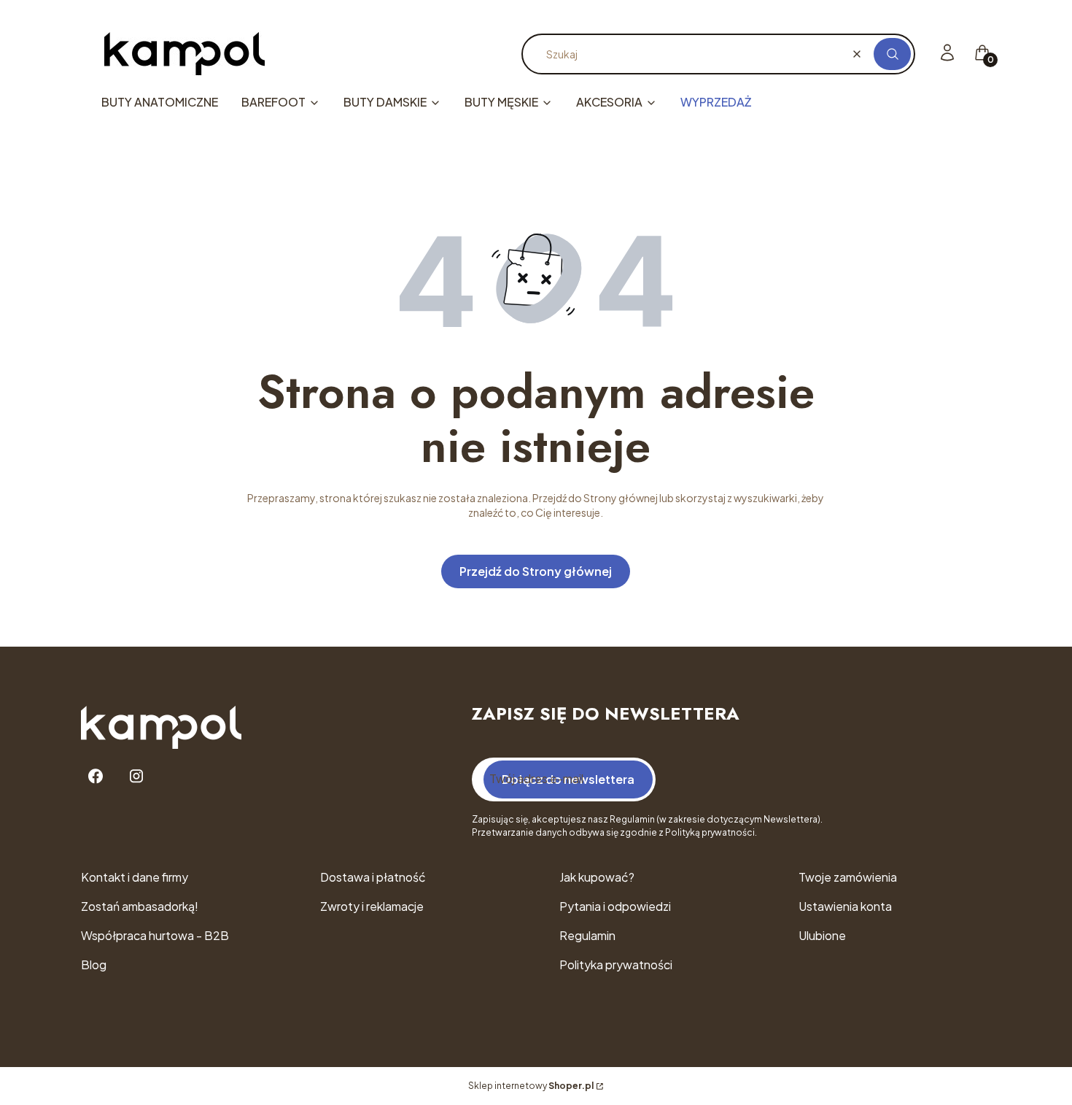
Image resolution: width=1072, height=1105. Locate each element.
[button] (892, 54)
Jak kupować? (596, 877)
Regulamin (587, 935)
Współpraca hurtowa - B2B (155, 935)
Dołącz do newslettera (568, 779)
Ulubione (822, 935)
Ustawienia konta (845, 906)
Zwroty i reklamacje (372, 906)
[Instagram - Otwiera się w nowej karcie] (136, 776)
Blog (93, 964)
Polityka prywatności (615, 964)
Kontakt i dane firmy (134, 877)
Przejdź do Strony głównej (535, 571)
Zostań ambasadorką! (139, 906)
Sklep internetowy (531, 1085)
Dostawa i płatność (373, 877)
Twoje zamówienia (848, 877)
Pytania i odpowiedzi (615, 906)
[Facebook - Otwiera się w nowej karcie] (95, 776)
